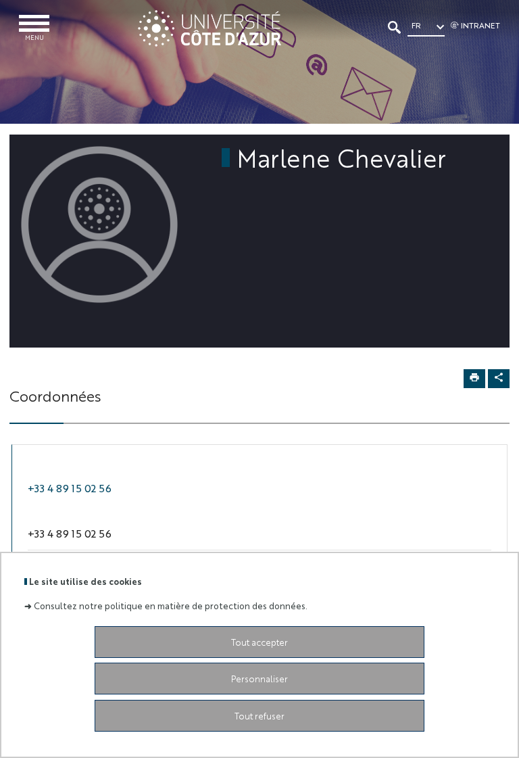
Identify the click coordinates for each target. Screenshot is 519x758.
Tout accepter (259, 642)
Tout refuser (259, 715)
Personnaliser (259, 678)
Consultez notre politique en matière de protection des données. (170, 605)
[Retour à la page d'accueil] (209, 28)
